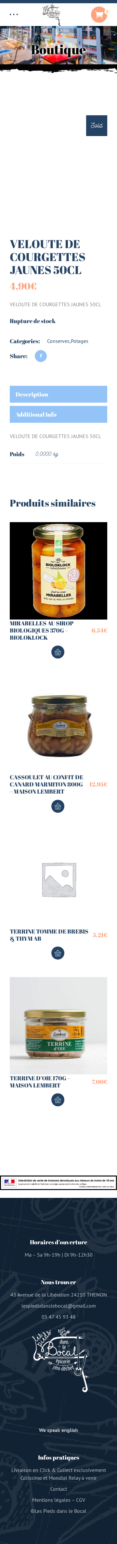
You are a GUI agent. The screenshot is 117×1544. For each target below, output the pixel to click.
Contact (58, 1489)
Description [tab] (32, 394)
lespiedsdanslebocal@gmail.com (58, 1305)
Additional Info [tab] (36, 414)
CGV (80, 1500)
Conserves (58, 341)
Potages (79, 341)
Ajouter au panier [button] (57, 652)
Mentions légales (51, 1500)
